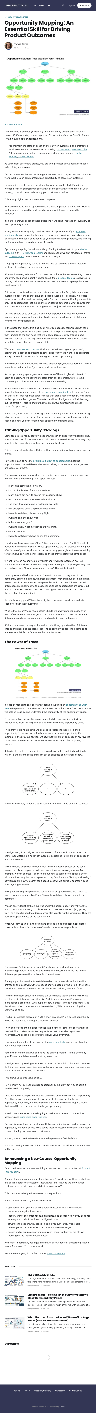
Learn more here (56, 1253)
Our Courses (38, 5)
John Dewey (63, 149)
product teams (66, 278)
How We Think (79, 149)
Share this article (13, 124)
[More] (49, 5)
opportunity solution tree (58, 392)
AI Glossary (60, 1391)
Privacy (27, 1391)
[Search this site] (63, 5)
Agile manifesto (57, 1042)
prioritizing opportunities (33, 1117)
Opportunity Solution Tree (16, 17)
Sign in (71, 5)
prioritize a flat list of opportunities (51, 461)
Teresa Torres (21, 44)
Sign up (17, 1391)
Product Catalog (75, 1391)
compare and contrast (28, 349)
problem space (16, 256)
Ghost (62, 1407)
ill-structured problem (31, 253)
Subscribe (84, 5)
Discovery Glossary (42, 1391)
